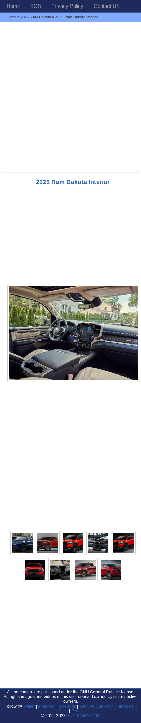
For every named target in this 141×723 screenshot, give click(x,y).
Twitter (29, 706)
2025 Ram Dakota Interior (73, 182)
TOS (35, 6)
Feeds (77, 711)
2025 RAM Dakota (36, 17)
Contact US (107, 6)
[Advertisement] (70, 96)
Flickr (63, 711)
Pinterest (46, 706)
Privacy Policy (67, 6)
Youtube (86, 706)
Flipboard (125, 706)
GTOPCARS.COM (83, 715)
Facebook (66, 706)
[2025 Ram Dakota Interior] (73, 381)
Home (13, 6)
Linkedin (106, 706)
